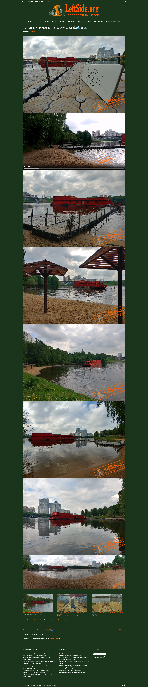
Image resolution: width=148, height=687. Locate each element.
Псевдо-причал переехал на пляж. (32, 612)
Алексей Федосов (64, 665)
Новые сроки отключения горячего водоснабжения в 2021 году (106, 630)
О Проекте (38, 21)
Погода (46, 21)
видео (51, 620)
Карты (54, 21)
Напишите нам (91, 21)
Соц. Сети (81, 21)
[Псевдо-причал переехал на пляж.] (39, 603)
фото (76, 620)
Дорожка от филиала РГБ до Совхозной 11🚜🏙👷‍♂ (38, 630)
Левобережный (66, 620)
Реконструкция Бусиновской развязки (34, 657)
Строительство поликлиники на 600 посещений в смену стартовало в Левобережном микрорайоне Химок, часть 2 (74, 670)
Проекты (61, 21)
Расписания (71, 21)
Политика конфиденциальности (109, 21)
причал (72, 620)
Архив (30, 21)
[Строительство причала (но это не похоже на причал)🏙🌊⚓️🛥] (108, 603)
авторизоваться (54, 638)
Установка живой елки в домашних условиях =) (36, 667)
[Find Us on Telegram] (25, 1)
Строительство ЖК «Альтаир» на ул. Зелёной (36, 674)
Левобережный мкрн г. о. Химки (35, 620)
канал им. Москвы (57, 620)
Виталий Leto (63, 661)
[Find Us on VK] (22, 1)
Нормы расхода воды (29, 670)
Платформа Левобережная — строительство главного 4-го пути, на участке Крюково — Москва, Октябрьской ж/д (39, 663)
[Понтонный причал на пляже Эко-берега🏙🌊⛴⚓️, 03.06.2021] (73, 603)
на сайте (100, 662)
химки (79, 620)
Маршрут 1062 (27, 672)
